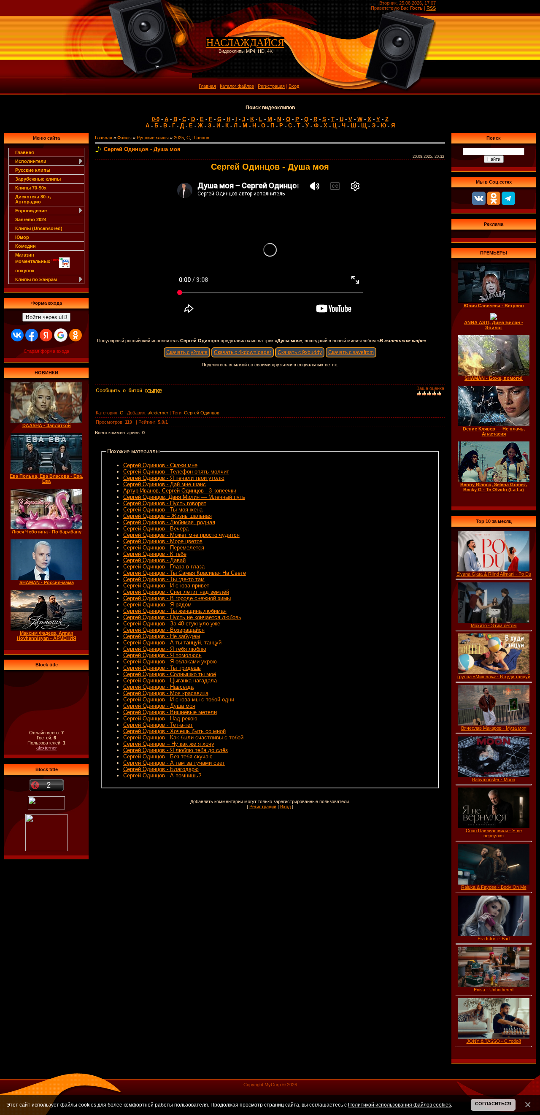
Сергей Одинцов (201, 412)
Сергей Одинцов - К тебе (154, 554)
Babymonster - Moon (493, 779)
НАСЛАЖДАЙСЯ (245, 42)
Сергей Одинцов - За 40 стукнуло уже (171, 623)
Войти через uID (46, 317)
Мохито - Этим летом (494, 625)
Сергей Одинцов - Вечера (156, 528)
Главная (207, 86)
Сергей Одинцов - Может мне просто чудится (181, 535)
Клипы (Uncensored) (38, 228)
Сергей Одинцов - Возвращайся (164, 630)
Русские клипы (32, 170)
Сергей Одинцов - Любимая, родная (169, 522)
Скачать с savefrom (351, 352)
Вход (294, 86)
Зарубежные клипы (38, 178)
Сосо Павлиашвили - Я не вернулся (494, 833)
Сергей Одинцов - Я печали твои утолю (173, 478)
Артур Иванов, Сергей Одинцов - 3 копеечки (179, 490)
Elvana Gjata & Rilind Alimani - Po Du (493, 573)
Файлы (124, 137)
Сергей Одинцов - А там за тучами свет (174, 763)
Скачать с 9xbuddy (300, 352)
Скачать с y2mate (187, 352)
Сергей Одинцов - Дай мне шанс (164, 484)
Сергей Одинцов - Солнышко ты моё (169, 674)
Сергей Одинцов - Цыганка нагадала (170, 680)
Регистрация (271, 86)
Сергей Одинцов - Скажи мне (160, 465)
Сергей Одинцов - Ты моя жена (162, 509)
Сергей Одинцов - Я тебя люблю (164, 649)
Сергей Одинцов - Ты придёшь (162, 668)
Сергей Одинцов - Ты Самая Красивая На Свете (184, 573)
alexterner (46, 747)
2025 (179, 137)
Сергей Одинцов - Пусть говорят (164, 503)
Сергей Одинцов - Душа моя (159, 706)
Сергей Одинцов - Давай (154, 560)
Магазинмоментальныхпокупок (37, 262)
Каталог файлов (237, 86)
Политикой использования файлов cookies (399, 1104)
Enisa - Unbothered (493, 989)
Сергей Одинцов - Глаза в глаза (164, 566)
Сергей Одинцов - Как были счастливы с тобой (183, 737)
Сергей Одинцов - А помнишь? (162, 775)
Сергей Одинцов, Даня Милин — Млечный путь (184, 497)
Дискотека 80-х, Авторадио (33, 199)
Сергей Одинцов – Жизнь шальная (167, 516)
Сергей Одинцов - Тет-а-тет (158, 725)
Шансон (200, 137)
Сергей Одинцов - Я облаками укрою (170, 661)
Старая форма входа (46, 351)
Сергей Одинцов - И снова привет (166, 585)
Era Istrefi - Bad (494, 938)
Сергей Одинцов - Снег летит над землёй (176, 592)
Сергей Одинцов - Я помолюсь (162, 655)
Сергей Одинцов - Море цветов (162, 541)
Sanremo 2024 (30, 219)
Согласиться (493, 1103)
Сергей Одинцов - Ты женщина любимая (175, 611)
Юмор (22, 237)
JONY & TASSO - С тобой (494, 1041)
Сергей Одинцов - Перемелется (163, 547)
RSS (431, 8)
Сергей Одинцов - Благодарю (161, 769)
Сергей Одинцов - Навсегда (158, 687)
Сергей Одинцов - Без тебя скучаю (168, 756)
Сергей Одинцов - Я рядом (157, 604)
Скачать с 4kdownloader (242, 352)
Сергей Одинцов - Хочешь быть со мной (174, 731)
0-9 (155, 119)
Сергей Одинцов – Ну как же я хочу (168, 744)
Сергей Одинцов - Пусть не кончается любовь (182, 617)
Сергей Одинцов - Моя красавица (165, 693)
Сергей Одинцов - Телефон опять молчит (176, 471)
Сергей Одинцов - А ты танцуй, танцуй (172, 642)
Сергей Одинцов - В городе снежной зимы (177, 598)
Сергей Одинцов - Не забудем (161, 636)
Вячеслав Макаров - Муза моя (493, 728)
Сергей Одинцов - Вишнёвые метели (170, 712)
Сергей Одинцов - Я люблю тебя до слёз (175, 750)
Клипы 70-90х (30, 187)
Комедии (25, 246)
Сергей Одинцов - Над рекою (160, 718)
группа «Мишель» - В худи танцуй (493, 676)
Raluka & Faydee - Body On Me (493, 887)
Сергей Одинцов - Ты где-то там (164, 579)
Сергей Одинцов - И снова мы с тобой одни (178, 699)
